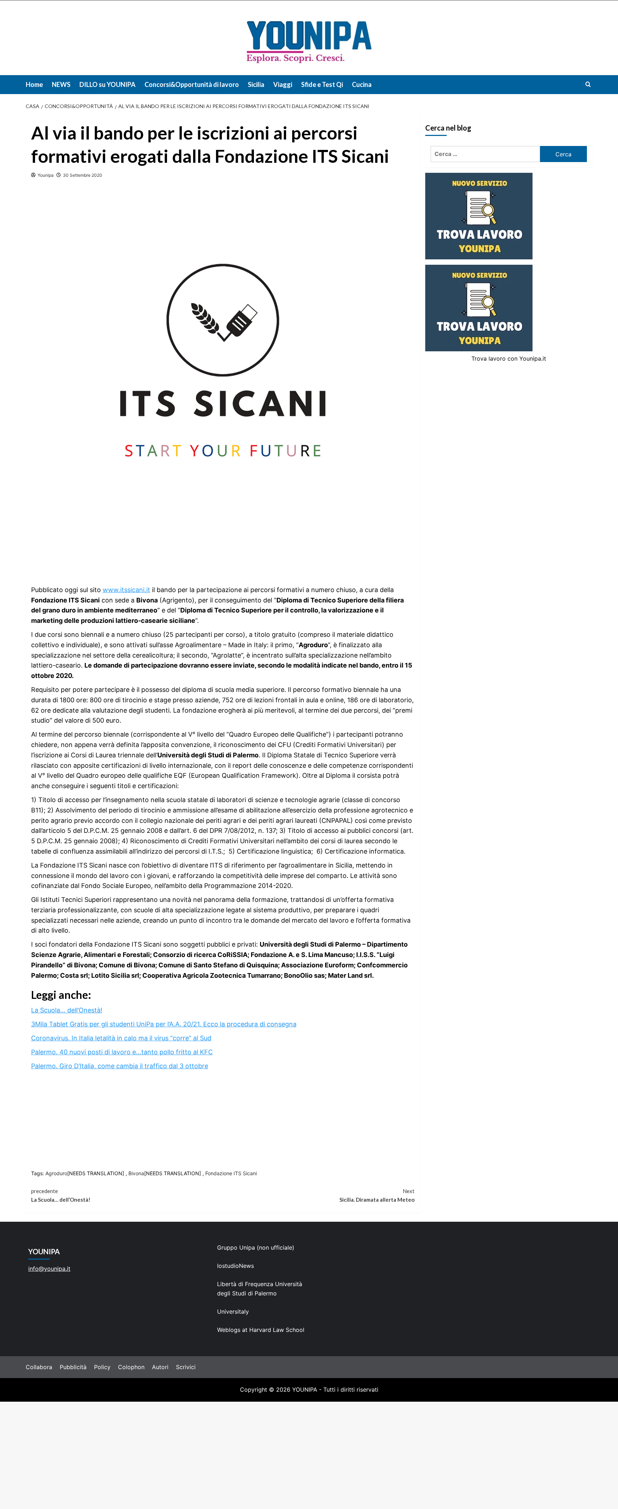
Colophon (131, 1367)
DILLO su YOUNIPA (107, 84)
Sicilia (256, 84)
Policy (102, 1367)
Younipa (46, 175)
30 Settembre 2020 (82, 175)
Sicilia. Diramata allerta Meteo (377, 1195)
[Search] (588, 84)
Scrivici (186, 1367)
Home (34, 84)
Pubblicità (73, 1367)
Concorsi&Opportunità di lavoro (191, 84)
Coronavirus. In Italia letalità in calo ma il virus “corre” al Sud (121, 1038)
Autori (160, 1367)
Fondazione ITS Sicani (231, 1173)
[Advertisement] (309, 1455)
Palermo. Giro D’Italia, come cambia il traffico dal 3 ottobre (119, 1066)
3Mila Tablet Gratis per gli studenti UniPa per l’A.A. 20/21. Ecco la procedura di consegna (163, 1024)
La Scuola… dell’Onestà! (66, 1010)
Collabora (39, 1367)
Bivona (136, 1173)
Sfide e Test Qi (322, 84)
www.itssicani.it (126, 590)
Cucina (362, 84)
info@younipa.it (49, 1268)
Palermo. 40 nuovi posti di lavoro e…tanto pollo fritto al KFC (122, 1052)
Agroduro (56, 1173)
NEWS (61, 84)
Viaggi (282, 84)
